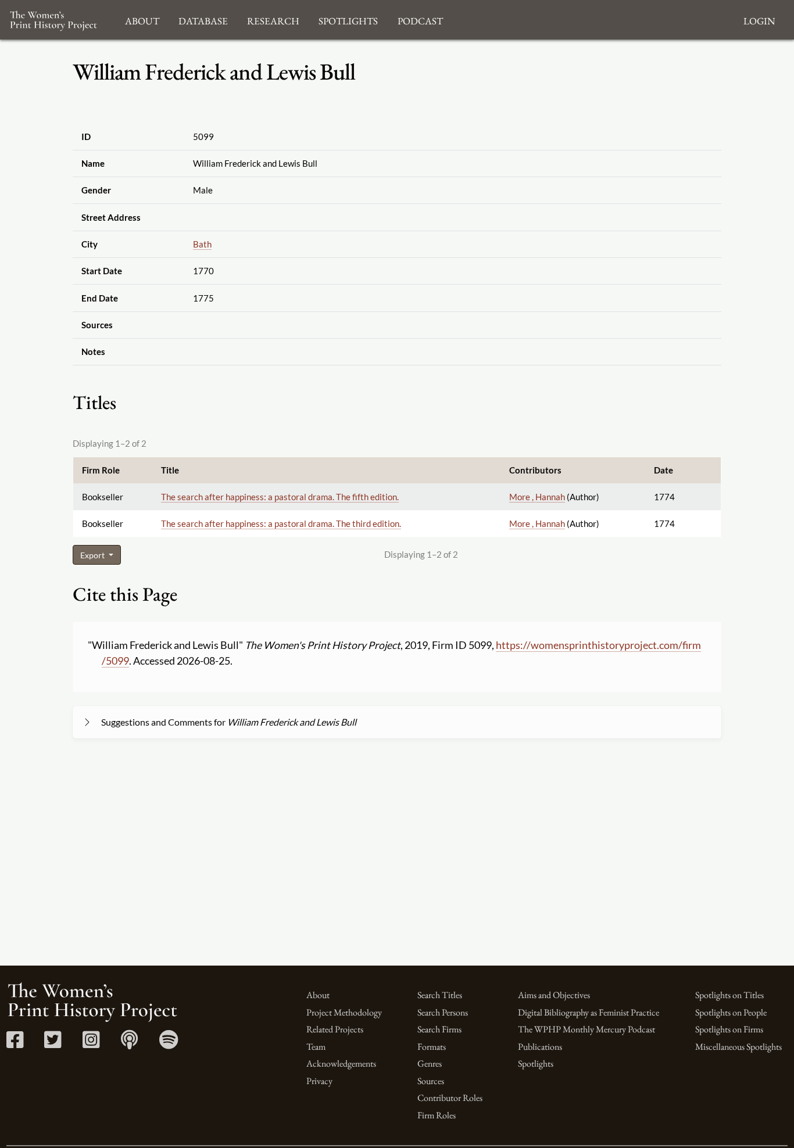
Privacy (319, 1081)
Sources (430, 1081)
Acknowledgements (341, 1063)
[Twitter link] (52, 1044)
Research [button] (273, 19)
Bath (202, 244)
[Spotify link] (168, 1044)
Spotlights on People (731, 1012)
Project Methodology (344, 1012)
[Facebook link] (14, 1044)
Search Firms (439, 1029)
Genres (429, 1063)
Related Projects (334, 1029)
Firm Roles (436, 1115)
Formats (431, 1047)
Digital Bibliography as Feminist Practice (588, 1012)
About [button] (142, 19)
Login (759, 19)
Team (316, 1047)
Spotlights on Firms (729, 1029)
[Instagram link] (91, 1044)
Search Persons (442, 1012)
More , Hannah (537, 497)
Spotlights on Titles (729, 995)
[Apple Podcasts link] (129, 1044)
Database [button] (203, 19)
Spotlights (535, 1063)
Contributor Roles (449, 1098)
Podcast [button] (420, 19)
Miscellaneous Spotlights (738, 1047)
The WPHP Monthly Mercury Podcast (586, 1029)
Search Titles (439, 995)
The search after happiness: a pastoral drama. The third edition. (281, 523)
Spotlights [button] (348, 19)
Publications (540, 1047)
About (318, 995)
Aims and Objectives (554, 995)
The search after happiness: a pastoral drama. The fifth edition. (280, 497)
